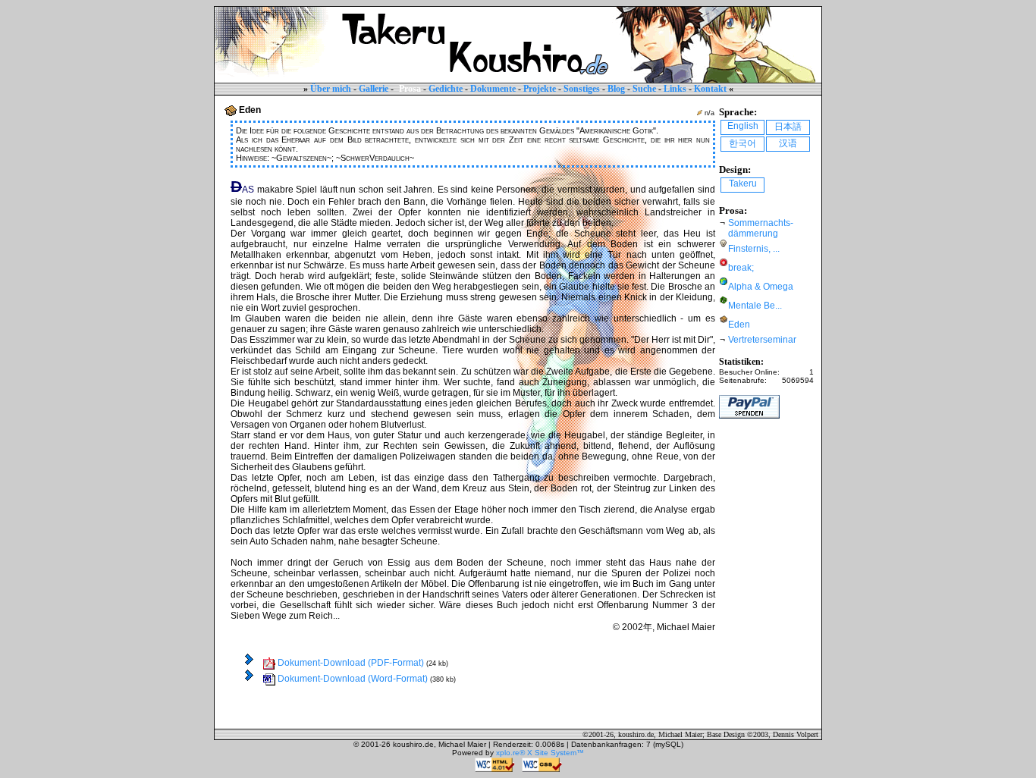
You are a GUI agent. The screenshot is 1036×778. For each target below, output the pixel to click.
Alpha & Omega (760, 286)
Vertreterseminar (762, 339)
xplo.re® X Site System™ (540, 752)
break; (741, 267)
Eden (739, 324)
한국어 (742, 143)
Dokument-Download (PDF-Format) (349, 662)
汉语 (788, 143)
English (742, 126)
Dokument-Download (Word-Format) (351, 678)
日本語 (788, 126)
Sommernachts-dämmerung (760, 228)
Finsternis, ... (754, 248)
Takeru (743, 183)
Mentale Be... (755, 305)
